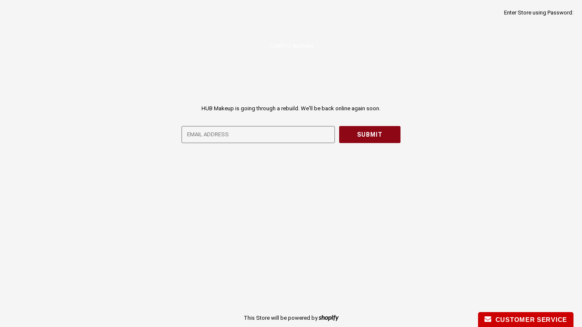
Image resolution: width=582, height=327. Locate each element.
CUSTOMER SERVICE (529, 319)
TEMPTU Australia (291, 46)
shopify (329, 318)
